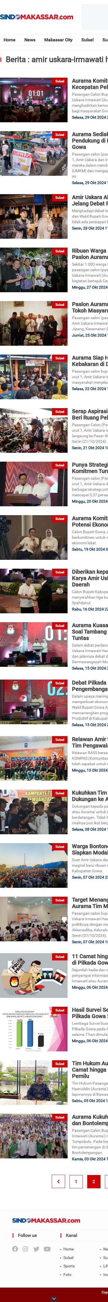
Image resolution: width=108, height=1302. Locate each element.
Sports (69, 1266)
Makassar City (58, 39)
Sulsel (87, 39)
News (29, 39)
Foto (67, 1274)
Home (10, 39)
